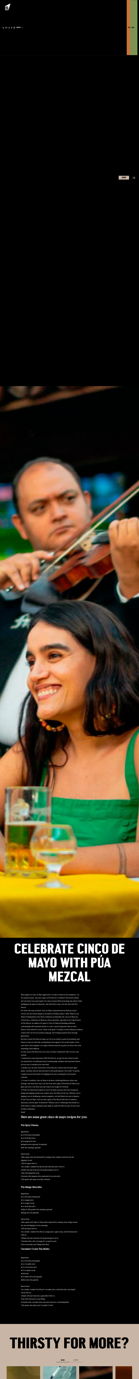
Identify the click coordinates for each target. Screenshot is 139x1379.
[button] (20, 28)
